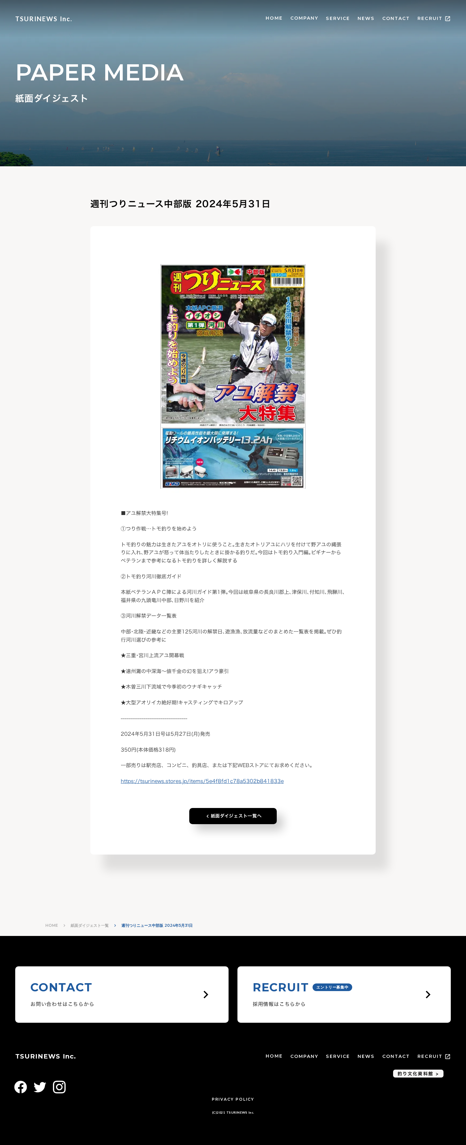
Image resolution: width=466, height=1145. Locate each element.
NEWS (366, 18)
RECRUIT (430, 18)
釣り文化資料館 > (418, 1073)
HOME (274, 18)
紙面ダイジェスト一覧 (90, 925)
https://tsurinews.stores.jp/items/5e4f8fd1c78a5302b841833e (202, 781)
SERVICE (338, 18)
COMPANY (304, 18)
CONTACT (396, 18)
